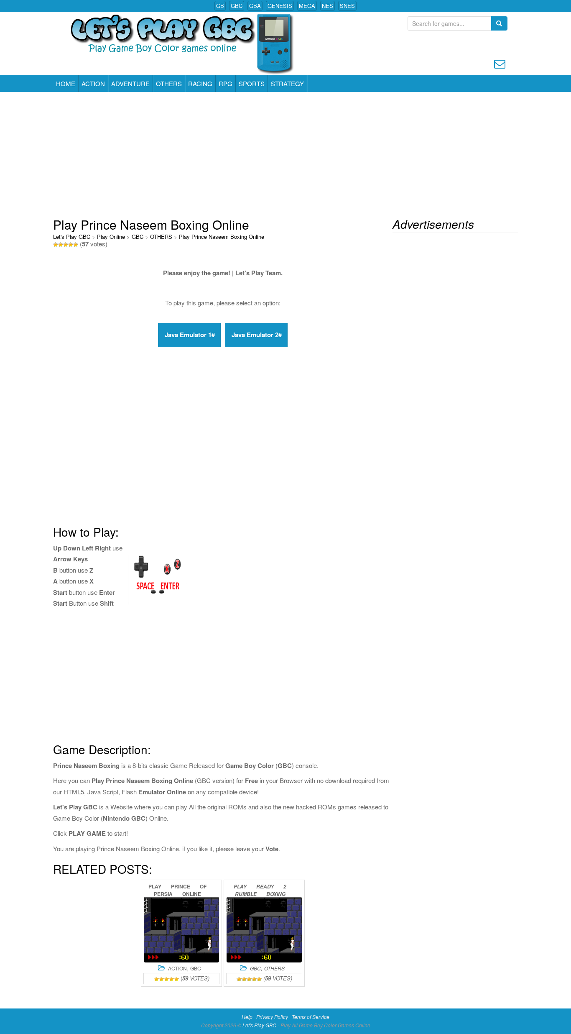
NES (327, 6)
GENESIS (280, 6)
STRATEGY (287, 83)
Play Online (111, 237)
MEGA (307, 6)
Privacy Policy (272, 1016)
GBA (255, 6)
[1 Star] (55, 244)
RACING (200, 83)
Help (247, 1016)
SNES (347, 6)
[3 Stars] (65, 244)
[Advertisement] (285, 154)
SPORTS (252, 83)
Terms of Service (310, 1016)
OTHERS (169, 83)
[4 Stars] (70, 244)
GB (220, 6)
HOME (65, 83)
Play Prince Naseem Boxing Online (221, 237)
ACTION (93, 83)
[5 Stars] (75, 244)
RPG (225, 83)
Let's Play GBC (71, 237)
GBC (236, 6)
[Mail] (499, 63)
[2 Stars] (60, 244)
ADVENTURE (130, 83)
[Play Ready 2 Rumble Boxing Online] (264, 929)
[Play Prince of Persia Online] (181, 929)
